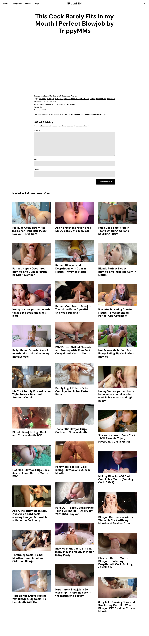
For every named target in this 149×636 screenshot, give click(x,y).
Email (36, 170)
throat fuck (101, 99)
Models (28, 3)
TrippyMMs (70, 104)
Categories (17, 3)
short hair (84, 99)
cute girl (50, 99)
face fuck (75, 99)
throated (111, 99)
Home (6, 3)
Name (36, 159)
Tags (37, 3)
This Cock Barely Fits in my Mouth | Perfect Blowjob (85, 114)
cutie (57, 99)
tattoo (92, 99)
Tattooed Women (69, 96)
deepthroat (65, 99)
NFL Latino (74, 3)
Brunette (48, 96)
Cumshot (57, 96)
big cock (42, 99)
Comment (38, 130)
